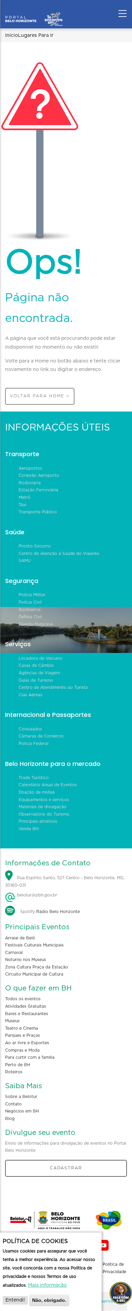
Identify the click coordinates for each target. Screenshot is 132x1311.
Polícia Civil (30, 602)
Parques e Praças (22, 1035)
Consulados (30, 729)
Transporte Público (38, 512)
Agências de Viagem (39, 673)
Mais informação (47, 1285)
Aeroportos (30, 468)
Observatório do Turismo (44, 814)
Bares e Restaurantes (26, 1014)
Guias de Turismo (36, 680)
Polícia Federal (33, 744)
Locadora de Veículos (40, 658)
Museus (12, 1021)
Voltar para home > (40, 396)
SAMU (25, 561)
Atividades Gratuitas (25, 1006)
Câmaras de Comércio (41, 736)
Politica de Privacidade (114, 1268)
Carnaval (14, 953)
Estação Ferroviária (38, 490)
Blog (10, 1119)
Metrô (24, 497)
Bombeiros (30, 610)
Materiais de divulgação (42, 807)
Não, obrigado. (49, 1300)
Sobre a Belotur (21, 1097)
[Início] (34, 12)
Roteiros (13, 1072)
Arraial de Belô (20, 938)
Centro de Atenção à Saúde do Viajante (59, 554)
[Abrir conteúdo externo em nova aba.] (103, 1245)
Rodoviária (30, 483)
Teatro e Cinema (21, 1028)
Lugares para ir (35, 35)
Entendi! (15, 1300)
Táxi (22, 505)
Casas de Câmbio (36, 665)
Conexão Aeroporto (39, 475)
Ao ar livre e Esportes (27, 1043)
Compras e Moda (22, 1050)
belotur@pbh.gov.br (36, 895)
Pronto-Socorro (35, 546)
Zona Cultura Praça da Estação (36, 967)
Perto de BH (17, 1065)
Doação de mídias (37, 792)
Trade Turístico (34, 778)
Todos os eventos (23, 999)
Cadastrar (66, 1168)
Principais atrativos (38, 821)
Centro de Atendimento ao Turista (53, 687)
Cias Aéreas (30, 695)
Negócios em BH (22, 1111)
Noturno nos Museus (25, 960)
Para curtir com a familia (29, 1057)
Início (11, 35)
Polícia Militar (32, 595)
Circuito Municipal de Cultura (34, 974)
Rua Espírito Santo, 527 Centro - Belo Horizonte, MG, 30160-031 (64, 881)
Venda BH (29, 829)
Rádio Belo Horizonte (58, 912)
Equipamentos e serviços (44, 800)
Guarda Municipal (36, 624)
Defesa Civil (30, 617)
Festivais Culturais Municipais (34, 945)
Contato (13, 1104)
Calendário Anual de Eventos (48, 785)
